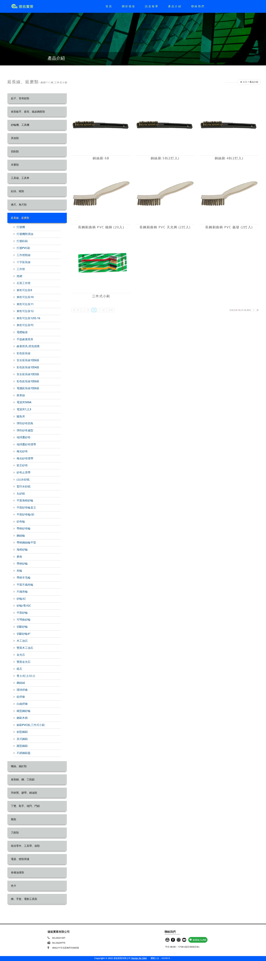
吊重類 (15, 164)
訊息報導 (152, 6)
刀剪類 (15, 832)
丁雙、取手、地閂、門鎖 (25, 806)
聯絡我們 (198, 6)
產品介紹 (175, 6)
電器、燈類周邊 (20, 859)
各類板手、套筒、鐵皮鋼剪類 (28, 111)
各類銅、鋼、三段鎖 (22, 779)
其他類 (15, 138)
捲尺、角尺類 (19, 204)
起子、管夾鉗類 (20, 98)
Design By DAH (139, 958)
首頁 (109, 6)
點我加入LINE (199, 939)
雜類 (13, 819)
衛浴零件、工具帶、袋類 (25, 846)
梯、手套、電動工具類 (24, 899)
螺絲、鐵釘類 (19, 766)
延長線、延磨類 (20, 218)
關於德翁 (128, 6)
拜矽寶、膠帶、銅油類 (24, 792)
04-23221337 (58, 937)
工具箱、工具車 (20, 178)
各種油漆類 (17, 872)
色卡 (13, 885)
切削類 (15, 151)
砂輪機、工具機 (20, 125)
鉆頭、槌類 (17, 191)
